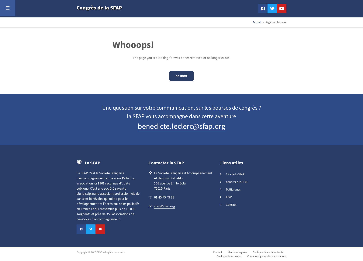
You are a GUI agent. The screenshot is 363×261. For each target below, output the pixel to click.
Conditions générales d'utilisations (266, 256)
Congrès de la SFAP (99, 7)
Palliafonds (233, 189)
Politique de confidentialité (268, 252)
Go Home (181, 76)
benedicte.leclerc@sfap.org (181, 126)
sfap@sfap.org (164, 206)
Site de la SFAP (235, 174)
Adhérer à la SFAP (237, 182)
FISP (229, 197)
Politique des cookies (229, 256)
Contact (231, 204)
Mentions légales (237, 252)
